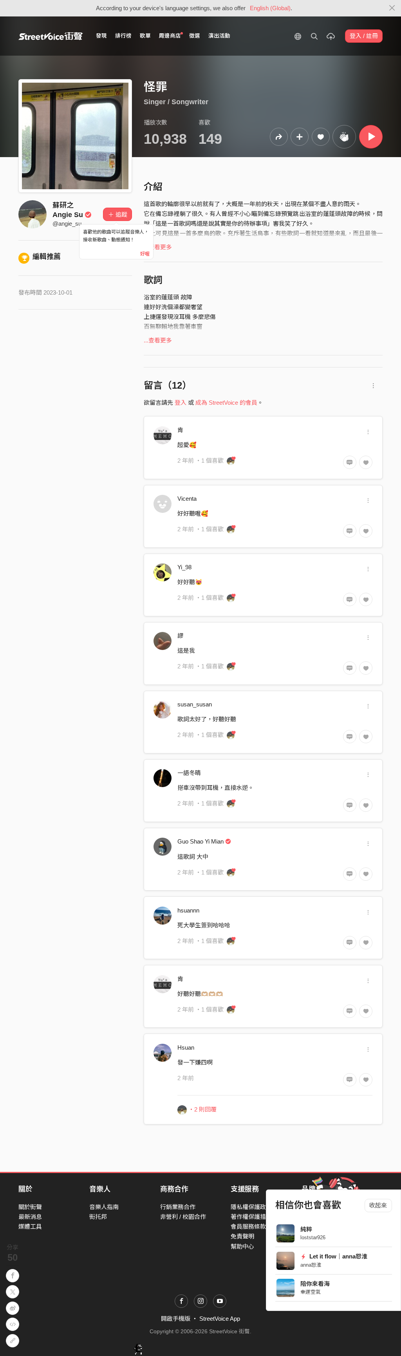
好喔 (145, 254)
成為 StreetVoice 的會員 (226, 402)
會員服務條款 (248, 1226)
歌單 (145, 36)
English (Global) (270, 8)
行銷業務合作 (177, 1207)
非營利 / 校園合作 (183, 1216)
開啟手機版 (175, 1318)
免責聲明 (242, 1236)
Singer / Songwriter (176, 102)
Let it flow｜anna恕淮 (337, 1256)
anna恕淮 (311, 1265)
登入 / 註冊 (364, 36)
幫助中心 (242, 1246)
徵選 (194, 36)
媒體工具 (30, 1226)
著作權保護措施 (251, 1216)
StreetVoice (50, 36)
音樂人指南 (104, 1207)
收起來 (378, 1205)
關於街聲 (30, 1207)
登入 (180, 402)
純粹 (306, 1229)
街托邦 (98, 1216)
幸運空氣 (310, 1292)
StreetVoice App (219, 1318)
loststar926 (312, 1237)
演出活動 (219, 36)
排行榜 (123, 36)
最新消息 (30, 1216)
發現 (101, 36)
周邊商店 (170, 36)
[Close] (392, 8)
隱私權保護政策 (251, 1207)
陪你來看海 (315, 1283)
